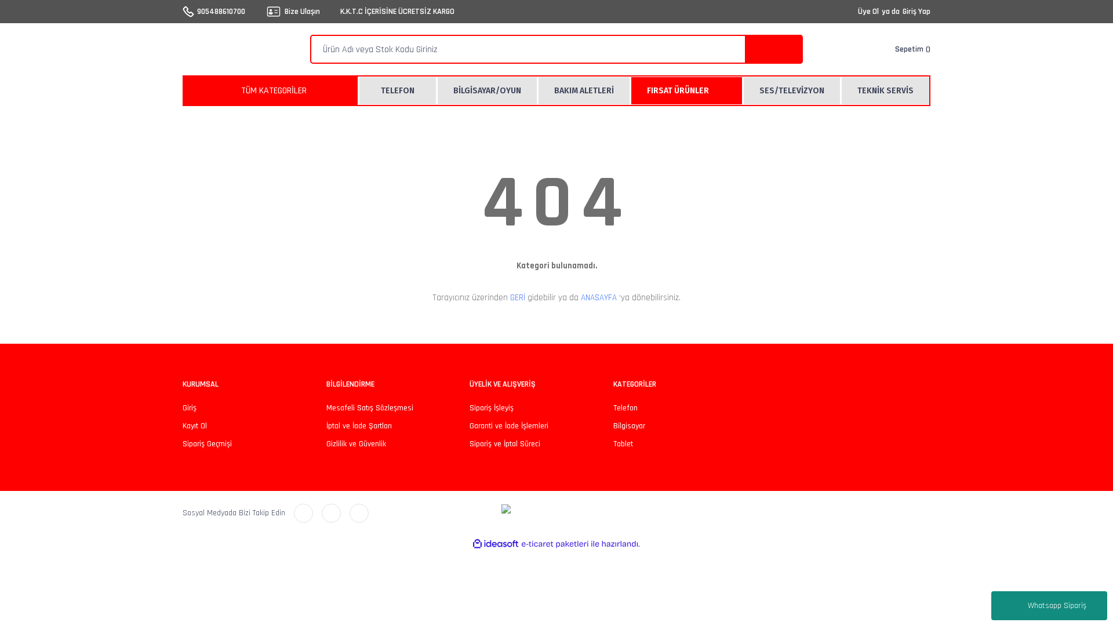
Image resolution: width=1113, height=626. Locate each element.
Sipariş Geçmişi (207, 444)
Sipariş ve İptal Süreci (505, 444)
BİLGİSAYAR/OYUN (487, 91)
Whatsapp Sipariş (1057, 605)
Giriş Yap (916, 11)
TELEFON (397, 91)
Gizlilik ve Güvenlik (356, 444)
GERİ (517, 297)
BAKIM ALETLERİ (584, 91)
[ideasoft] (495, 543)
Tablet (623, 444)
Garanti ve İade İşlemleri (509, 426)
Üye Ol (868, 11)
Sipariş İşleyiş (492, 408)
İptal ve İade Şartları (359, 426)
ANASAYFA (599, 297)
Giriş (190, 408)
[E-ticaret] (555, 544)
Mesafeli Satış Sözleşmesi (369, 408)
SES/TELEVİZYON (791, 91)
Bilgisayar (629, 426)
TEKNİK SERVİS (885, 91)
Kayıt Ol (195, 426)
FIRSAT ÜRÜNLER (678, 91)
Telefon (625, 408)
